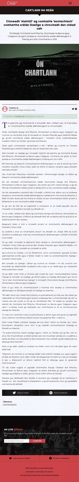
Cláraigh (37, 441)
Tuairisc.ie (13, 108)
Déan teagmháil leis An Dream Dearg (39, 468)
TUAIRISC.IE (19, 116)
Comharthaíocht (10, 405)
